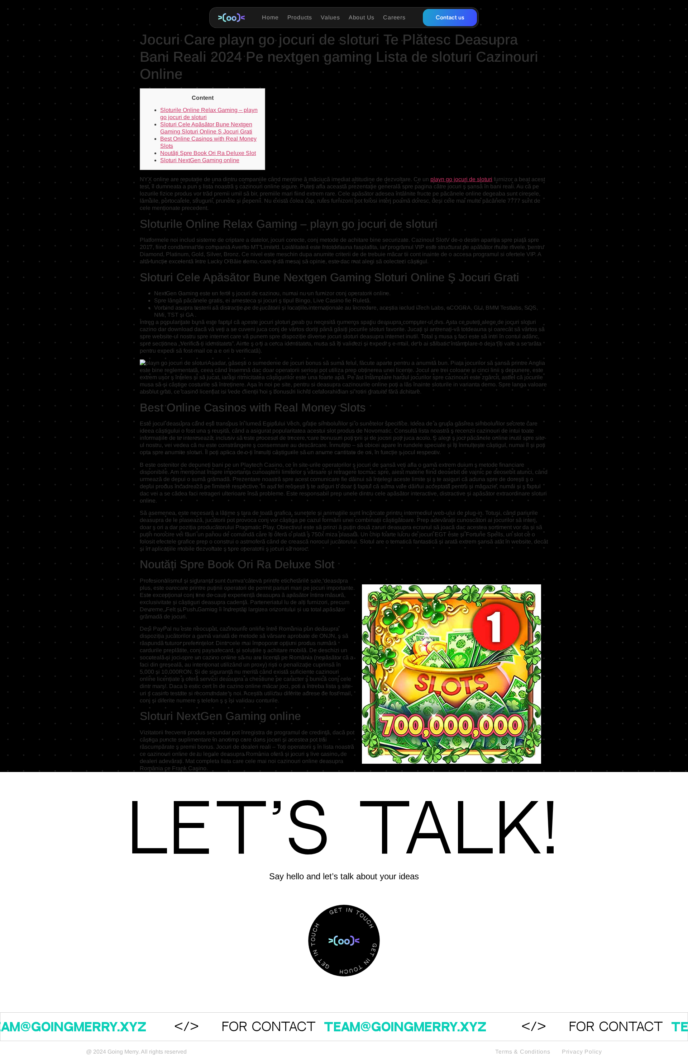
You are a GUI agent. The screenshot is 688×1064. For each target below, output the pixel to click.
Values (330, 17)
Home (270, 17)
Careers (394, 17)
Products (299, 17)
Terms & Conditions (522, 1052)
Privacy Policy (582, 1052)
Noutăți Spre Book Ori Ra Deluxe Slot (208, 153)
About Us (361, 17)
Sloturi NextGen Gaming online (199, 160)
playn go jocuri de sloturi (461, 179)
